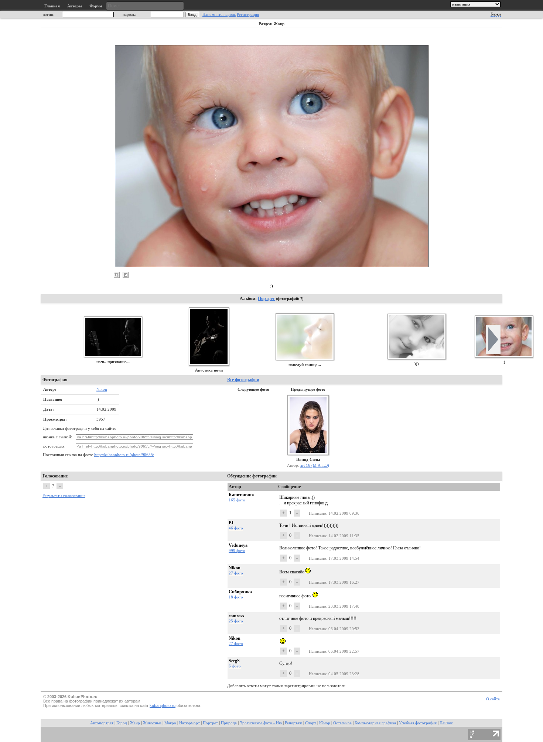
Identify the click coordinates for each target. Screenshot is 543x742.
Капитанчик (241, 494)
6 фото (235, 666)
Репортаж (293, 723)
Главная (52, 6)
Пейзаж (446, 723)
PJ (231, 522)
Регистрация (248, 15)
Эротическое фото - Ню (261, 723)
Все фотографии (243, 379)
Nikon (101, 389)
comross (236, 615)
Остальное (342, 723)
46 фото (236, 528)
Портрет (266, 298)
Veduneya (238, 545)
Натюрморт (189, 723)
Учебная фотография (418, 723)
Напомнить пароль (219, 15)
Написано (317, 513)
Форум (95, 6)
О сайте (493, 699)
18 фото (236, 597)
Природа (229, 723)
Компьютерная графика (375, 723)
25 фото (236, 621)
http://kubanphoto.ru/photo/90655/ (124, 455)
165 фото (237, 500)
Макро (170, 723)
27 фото (236, 573)
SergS (234, 660)
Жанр (135, 723)
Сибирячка (240, 591)
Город (121, 723)
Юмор (324, 723)
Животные (152, 723)
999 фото (237, 550)
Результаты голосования (63, 496)
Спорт (310, 723)
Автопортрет (101, 723)
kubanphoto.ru (162, 705)
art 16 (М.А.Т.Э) (314, 465)
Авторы (74, 6)
